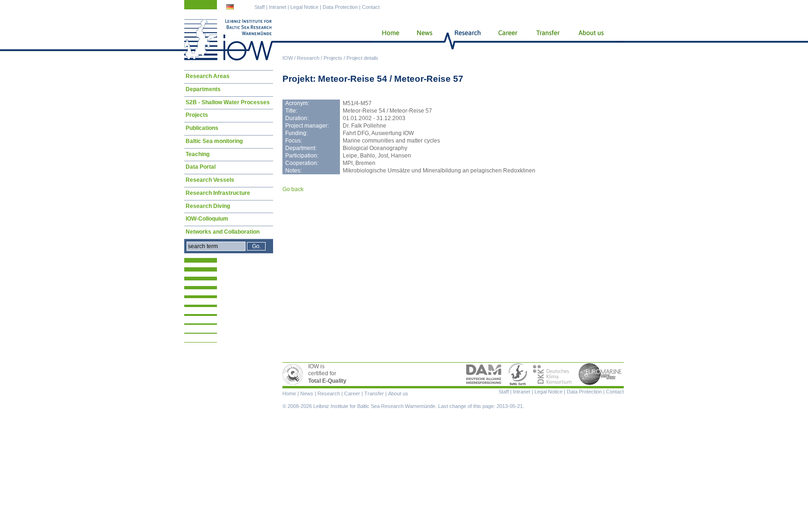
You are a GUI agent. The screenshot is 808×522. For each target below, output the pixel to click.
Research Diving (208, 206)
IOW (287, 58)
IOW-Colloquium (207, 218)
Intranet (277, 7)
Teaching (197, 154)
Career (507, 39)
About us (593, 39)
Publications (202, 128)
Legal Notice (304, 7)
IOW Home (228, 39)
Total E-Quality (294, 374)
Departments (203, 89)
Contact (371, 7)
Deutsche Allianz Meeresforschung (484, 374)
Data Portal (201, 167)
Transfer (547, 39)
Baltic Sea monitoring (214, 141)
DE (231, 8)
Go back (292, 189)
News (423, 39)
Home (387, 39)
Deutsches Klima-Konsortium (553, 374)
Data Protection (340, 7)
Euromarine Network (600, 374)
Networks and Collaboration (223, 232)
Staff (259, 7)
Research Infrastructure (218, 193)
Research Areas (208, 76)
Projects (333, 58)
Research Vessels (210, 180)
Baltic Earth (517, 374)
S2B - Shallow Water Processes (228, 102)
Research (308, 58)
